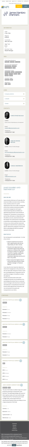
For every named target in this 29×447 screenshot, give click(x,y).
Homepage (14, 423)
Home (3, 1)
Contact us (20, 1)
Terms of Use (14, 430)
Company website (9, 94)
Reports (26, 1)
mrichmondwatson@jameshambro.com (14, 152)
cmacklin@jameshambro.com (12, 128)
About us (14, 1)
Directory (8, 1)
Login (25, 6)
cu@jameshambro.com (10, 176)
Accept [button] (14, 445)
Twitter (7, 103)
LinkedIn (7, 98)
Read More (19, 445)
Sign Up (19, 6)
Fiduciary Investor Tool (15, 3)
